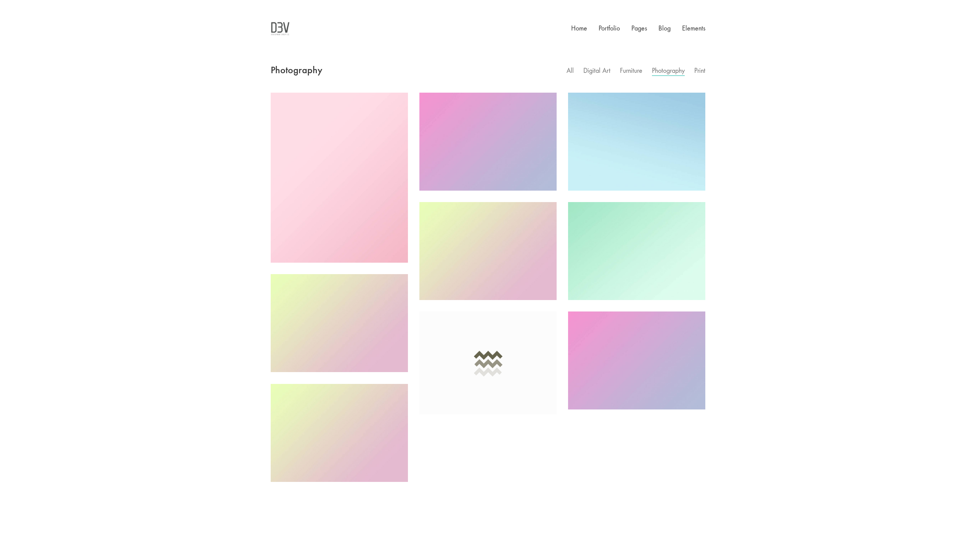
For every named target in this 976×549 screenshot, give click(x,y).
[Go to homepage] (280, 28)
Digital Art (596, 71)
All (570, 71)
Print (699, 71)
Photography (668, 71)
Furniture (631, 71)
